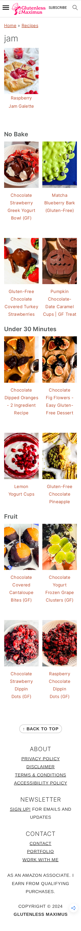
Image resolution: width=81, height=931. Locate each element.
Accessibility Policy (40, 783)
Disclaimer (40, 766)
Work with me (40, 859)
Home (10, 25)
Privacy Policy (40, 758)
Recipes (30, 25)
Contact (40, 843)
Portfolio (40, 851)
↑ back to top (41, 728)
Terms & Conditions (40, 775)
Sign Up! (20, 809)
